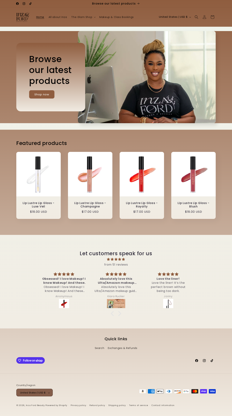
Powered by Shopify (56, 405)
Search (99, 348)
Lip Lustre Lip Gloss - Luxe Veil (38, 204)
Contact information (162, 405)
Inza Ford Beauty (35, 405)
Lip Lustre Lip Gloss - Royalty (142, 204)
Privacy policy (78, 405)
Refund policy (97, 405)
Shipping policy (117, 405)
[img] (116, 259)
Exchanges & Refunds (122, 348)
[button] (83, 17)
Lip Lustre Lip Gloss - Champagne (90, 204)
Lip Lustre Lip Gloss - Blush (193, 204)
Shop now (41, 94)
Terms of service (138, 405)
